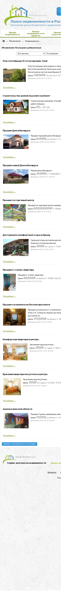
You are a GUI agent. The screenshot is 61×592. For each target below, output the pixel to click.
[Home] (4, 41)
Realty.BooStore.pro (38, 15)
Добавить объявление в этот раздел (20, 444)
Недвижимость (32, 41)
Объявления (15, 41)
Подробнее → (9, 87)
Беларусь (52, 472)
